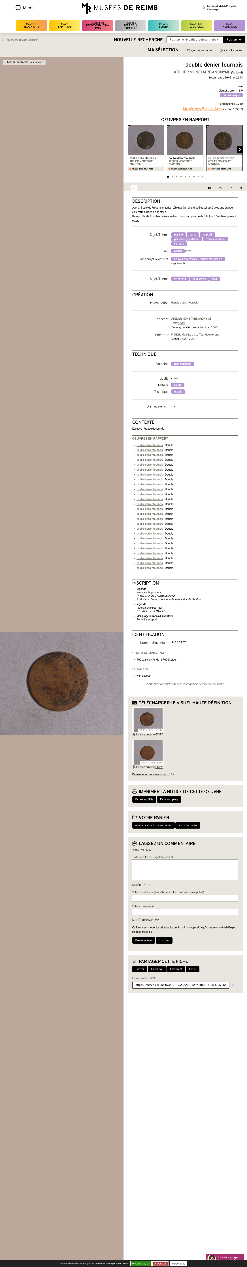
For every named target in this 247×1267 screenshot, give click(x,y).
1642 (202, 327)
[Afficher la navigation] (18, 8)
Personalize (178, 1263)
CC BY (159, 735)
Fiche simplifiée (144, 799)
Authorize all (142, 1263)
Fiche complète (169, 799)
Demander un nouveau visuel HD (151, 774)
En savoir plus (213, 9)
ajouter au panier (202, 50)
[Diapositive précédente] (131, 149)
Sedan (178, 251)
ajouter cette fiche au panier (153, 825)
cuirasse (179, 244)
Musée (64, 26)
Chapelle (163, 26)
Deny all (161, 1263)
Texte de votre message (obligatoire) (152, 857)
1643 (214, 327)
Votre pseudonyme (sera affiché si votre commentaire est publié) (168, 892)
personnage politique (186, 239)
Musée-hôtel (196, 26)
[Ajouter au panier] (162, 127)
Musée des (31, 26)
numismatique (231, 95)
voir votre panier (232, 50)
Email (192, 969)
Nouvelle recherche (138, 40)
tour (214, 279)
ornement (180, 279)
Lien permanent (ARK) (143, 978)
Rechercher (234, 40)
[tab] (168, 177)
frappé (178, 392)
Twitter (139, 969)
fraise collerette (215, 239)
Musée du (130, 25)
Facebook (157, 969)
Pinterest (176, 969)
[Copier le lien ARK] (233, 985)
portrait (178, 235)
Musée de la (97, 25)
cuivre (178, 385)
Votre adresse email (143, 906)
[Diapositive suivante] (240, 149)
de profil (207, 235)
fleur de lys (199, 279)
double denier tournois (142, 158)
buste (192, 235)
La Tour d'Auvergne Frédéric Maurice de (198, 259)
